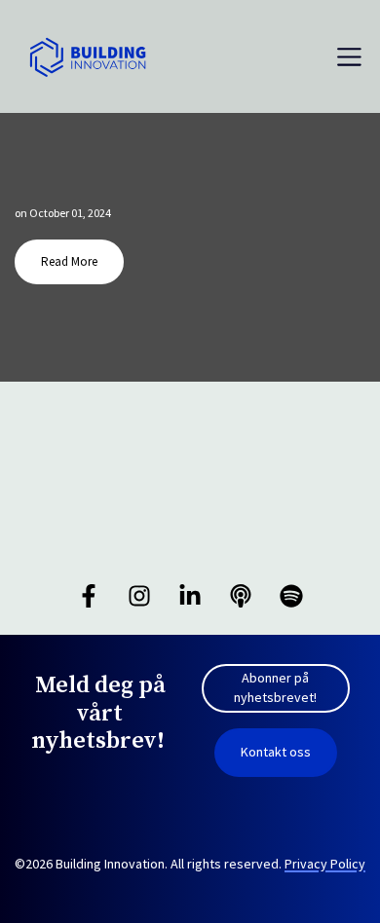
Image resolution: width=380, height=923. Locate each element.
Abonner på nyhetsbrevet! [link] (275, 687)
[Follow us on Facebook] (88, 595)
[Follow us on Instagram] (139, 595)
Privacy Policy (325, 863)
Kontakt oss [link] (276, 751)
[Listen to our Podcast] (240, 595)
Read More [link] (69, 261)
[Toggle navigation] (349, 57)
